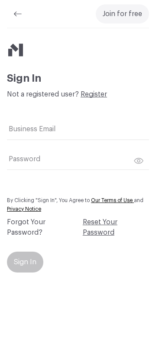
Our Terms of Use (112, 200)
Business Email (32, 129)
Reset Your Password (100, 227)
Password (24, 159)
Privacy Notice (24, 209)
